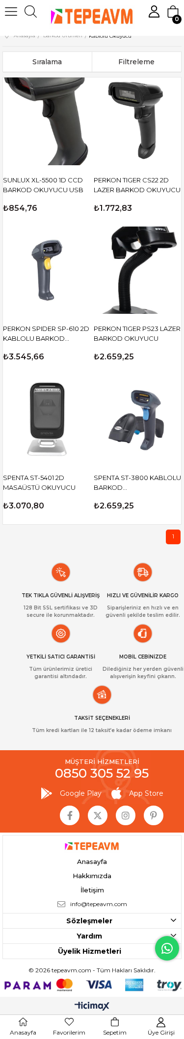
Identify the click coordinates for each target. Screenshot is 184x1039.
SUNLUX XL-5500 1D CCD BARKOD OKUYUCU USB (43, 185)
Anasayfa (92, 861)
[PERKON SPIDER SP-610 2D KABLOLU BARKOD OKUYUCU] (47, 270)
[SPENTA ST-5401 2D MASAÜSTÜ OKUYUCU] (47, 419)
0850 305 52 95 (102, 773)
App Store (146, 793)
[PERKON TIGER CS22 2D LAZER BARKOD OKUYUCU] (138, 121)
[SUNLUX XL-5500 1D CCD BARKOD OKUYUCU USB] (47, 121)
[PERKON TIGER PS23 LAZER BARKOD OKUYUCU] (138, 270)
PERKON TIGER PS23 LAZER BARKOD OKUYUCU (137, 333)
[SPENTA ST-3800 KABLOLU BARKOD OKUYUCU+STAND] (138, 419)
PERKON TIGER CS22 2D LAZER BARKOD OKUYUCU (137, 185)
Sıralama (47, 61)
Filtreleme (136, 61)
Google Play (81, 793)
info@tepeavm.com (98, 904)
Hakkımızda (92, 876)
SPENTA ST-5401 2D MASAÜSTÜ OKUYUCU (39, 482)
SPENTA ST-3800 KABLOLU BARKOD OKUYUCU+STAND (137, 483)
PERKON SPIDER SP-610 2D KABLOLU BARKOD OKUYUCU (46, 334)
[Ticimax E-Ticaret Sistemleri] (92, 1007)
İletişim (92, 890)
